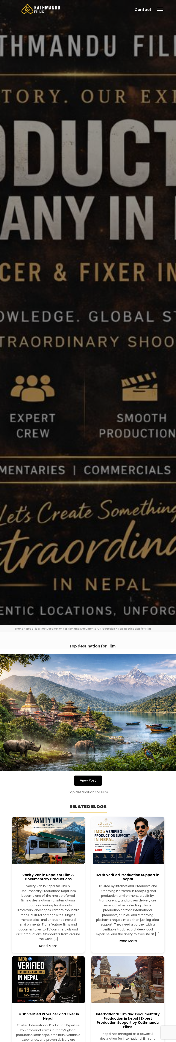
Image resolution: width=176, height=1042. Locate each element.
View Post (88, 780)
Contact (143, 9)
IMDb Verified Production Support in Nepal (127, 877)
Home (19, 628)
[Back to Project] (88, 712)
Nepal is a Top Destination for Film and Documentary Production (70, 628)
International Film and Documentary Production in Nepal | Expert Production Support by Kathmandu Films (128, 1020)
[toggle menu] (160, 11)
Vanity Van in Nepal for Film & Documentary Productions (48, 877)
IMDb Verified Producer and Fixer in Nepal (48, 1016)
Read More (48, 945)
